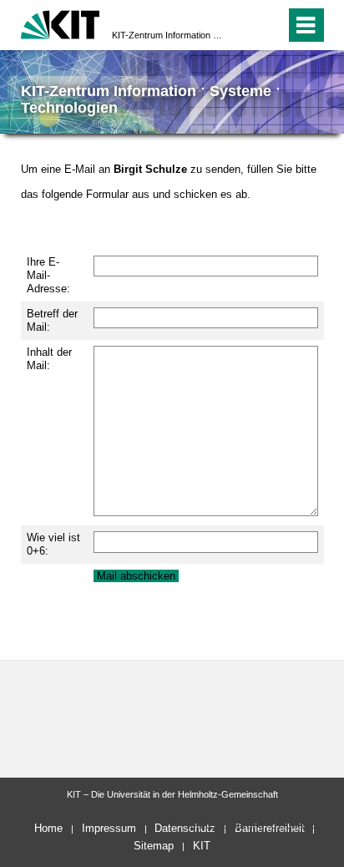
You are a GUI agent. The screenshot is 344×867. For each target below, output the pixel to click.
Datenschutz (184, 828)
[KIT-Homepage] (60, 23)
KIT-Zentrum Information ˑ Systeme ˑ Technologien (167, 35)
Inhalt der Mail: (49, 359)
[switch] (242, 25)
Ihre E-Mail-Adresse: (48, 275)
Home (48, 828)
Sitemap (154, 845)
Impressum (109, 828)
